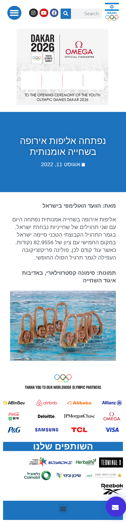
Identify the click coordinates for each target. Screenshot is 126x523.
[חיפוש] (66, 14)
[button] (14, 13)
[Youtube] (43, 13)
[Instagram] (33, 13)
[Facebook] (54, 13)
